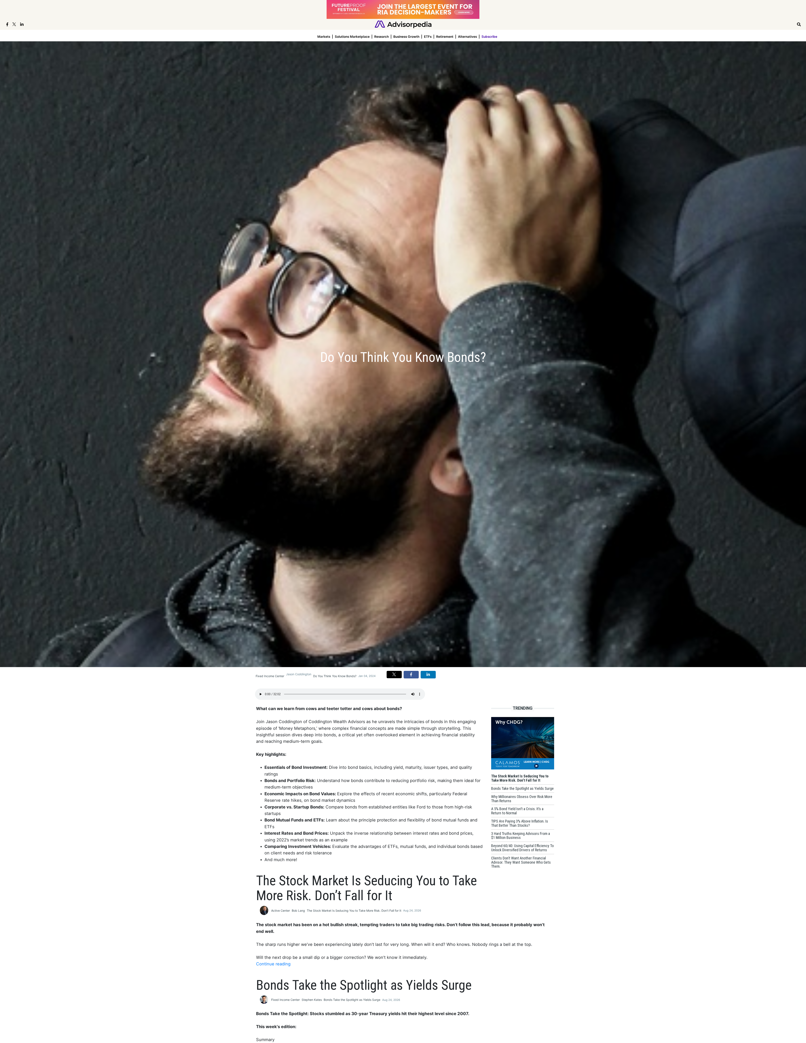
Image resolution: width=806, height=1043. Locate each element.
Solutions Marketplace (352, 37)
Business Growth (406, 37)
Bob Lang (298, 910)
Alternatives (467, 37)
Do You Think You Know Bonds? (334, 676)
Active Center (280, 910)
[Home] (403, 24)
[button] (394, 674)
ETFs (428, 37)
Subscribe (489, 37)
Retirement (444, 37)
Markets (323, 37)
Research (381, 37)
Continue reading (273, 963)
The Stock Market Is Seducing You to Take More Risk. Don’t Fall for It (354, 910)
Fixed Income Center (270, 676)
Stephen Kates (312, 999)
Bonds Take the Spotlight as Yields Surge (352, 999)
